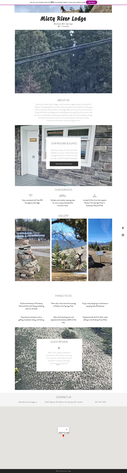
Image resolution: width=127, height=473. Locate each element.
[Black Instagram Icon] (122, 235)
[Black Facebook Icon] (122, 228)
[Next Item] (109, 250)
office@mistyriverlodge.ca (27, 402)
